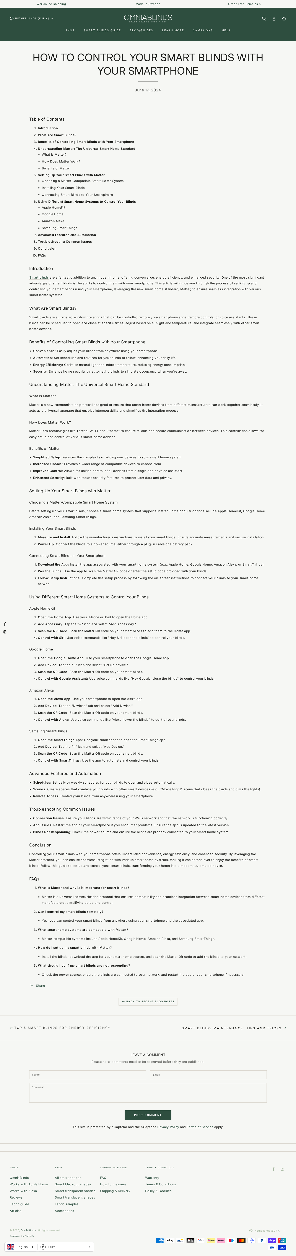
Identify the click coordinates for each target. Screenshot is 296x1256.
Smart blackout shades (73, 1184)
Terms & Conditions (160, 1184)
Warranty (152, 1177)
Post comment (148, 1115)
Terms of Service (200, 1127)
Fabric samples (67, 1204)
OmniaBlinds (19, 1177)
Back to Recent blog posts (150, 1001)
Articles (15, 1211)
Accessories (64, 1211)
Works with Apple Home (29, 1184)
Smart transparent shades (75, 1191)
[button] (264, 18)
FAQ (103, 1177)
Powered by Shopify (22, 1236)
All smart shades (68, 1177)
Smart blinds (39, 277)
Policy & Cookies (158, 1191)
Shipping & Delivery (115, 1191)
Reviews (16, 1197)
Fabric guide (19, 1204)
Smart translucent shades (75, 1197)
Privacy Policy (168, 1127)
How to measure (113, 1184)
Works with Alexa (23, 1191)
